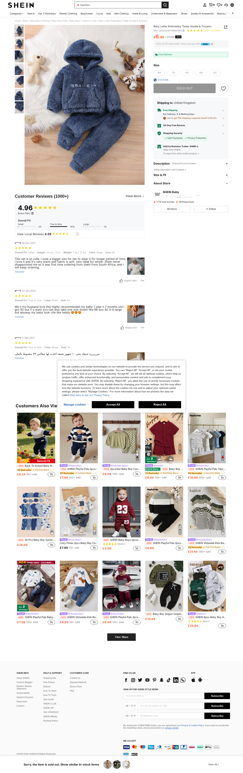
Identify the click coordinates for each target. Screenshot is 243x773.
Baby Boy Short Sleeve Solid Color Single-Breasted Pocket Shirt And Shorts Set (164, 469)
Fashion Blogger (25, 682)
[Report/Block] (142, 281)
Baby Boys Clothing (40, 21)
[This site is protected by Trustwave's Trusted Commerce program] (126, 754)
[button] (226, 5)
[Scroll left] (228, 13)
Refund (46, 686)
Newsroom (22, 701)
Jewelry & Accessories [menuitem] (202, 13)
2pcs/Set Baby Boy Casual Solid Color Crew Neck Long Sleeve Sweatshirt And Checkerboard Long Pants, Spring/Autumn (122, 469)
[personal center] (205, 5)
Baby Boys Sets (59, 21)
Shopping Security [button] (172, 133)
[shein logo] (21, 5)
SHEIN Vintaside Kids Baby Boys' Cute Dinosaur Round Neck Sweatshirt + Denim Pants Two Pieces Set (79, 617)
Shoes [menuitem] (184, 13)
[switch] (76, 234)
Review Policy (24, 213)
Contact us (75, 678)
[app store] (193, 681)
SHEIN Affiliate (50, 716)
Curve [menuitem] (99, 13)
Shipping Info (49, 678)
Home (18, 21)
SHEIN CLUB (49, 703)
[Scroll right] (232, 13)
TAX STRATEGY (51, 712)
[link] (212, 5)
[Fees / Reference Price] (165, 37)
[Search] (165, 5)
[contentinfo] (176, 747)
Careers (20, 706)
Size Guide (48, 699)
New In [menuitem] (31, 13)
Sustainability (23, 693)
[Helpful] (121, 281)
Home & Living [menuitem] (139, 13)
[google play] (200, 681)
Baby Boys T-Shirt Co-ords (83, 21)
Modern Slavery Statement (24, 687)
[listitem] (36, 446)
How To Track (49, 695)
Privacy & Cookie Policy (192, 725)
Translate (19, 272)
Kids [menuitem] (108, 13)
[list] (155, 680)
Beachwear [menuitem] (87, 13)
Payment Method (78, 682)
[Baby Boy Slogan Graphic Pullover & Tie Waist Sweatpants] (164, 586)
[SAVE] (223, 88)
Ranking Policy (50, 721)
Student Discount (25, 697)
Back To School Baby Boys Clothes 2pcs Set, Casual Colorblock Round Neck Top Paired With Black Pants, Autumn (36, 465)
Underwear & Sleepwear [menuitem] (164, 13)
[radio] (159, 73)
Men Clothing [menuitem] (121, 13)
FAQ (72, 691)
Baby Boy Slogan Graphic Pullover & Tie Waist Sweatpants (164, 614)
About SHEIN (23, 678)
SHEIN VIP (48, 708)
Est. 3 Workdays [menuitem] (47, 13)
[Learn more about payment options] (212, 44)
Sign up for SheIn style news (140, 689)
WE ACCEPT (129, 741)
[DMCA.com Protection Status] (134, 754)
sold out (184, 88)
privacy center (171, 728)
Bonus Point (76, 686)
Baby (25, 21)
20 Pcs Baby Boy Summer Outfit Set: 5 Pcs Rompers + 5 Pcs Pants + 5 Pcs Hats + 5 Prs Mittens (36, 539)
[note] (36, 461)
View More (121, 637)
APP (193, 673)
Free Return (49, 682)
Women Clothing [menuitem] (68, 13)
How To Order (50, 691)
